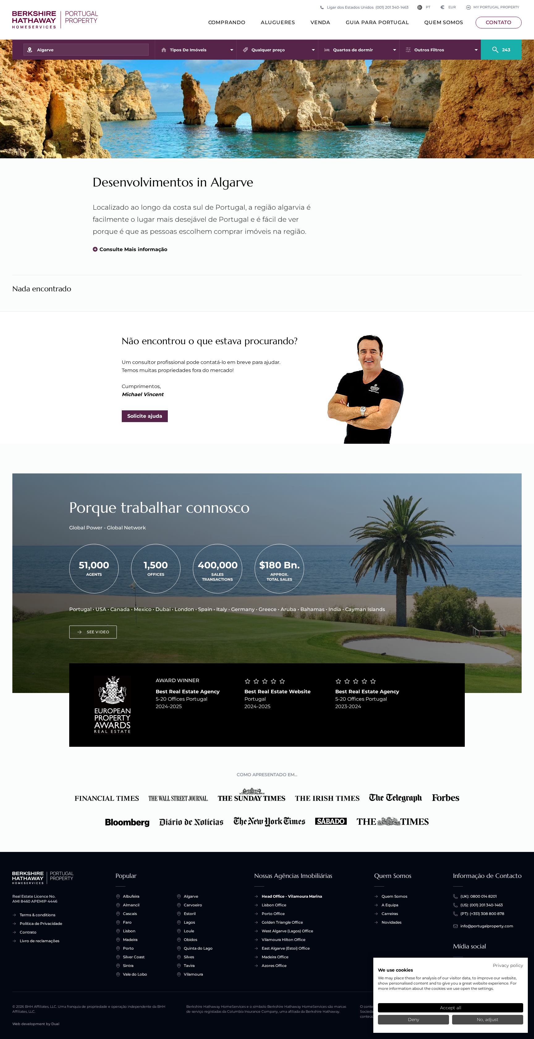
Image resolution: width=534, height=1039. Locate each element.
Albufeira (131, 896)
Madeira (130, 939)
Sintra (128, 965)
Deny (413, 1019)
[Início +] (55, 19)
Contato (498, 22)
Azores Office (274, 965)
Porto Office (273, 913)
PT (428, 7)
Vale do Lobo (135, 974)
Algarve (191, 896)
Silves (189, 957)
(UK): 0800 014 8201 (478, 896)
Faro (127, 922)
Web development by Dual (35, 1024)
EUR (448, 7)
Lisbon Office (274, 905)
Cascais (130, 913)
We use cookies (395, 970)
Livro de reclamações (39, 941)
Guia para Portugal (377, 22)
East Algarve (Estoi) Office (286, 948)
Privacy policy (508, 965)
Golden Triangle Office (282, 922)
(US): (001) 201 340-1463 (481, 905)
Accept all (450, 1007)
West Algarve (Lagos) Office (287, 931)
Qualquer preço (268, 49)
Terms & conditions (37, 915)
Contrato (28, 932)
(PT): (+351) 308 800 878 (482, 913)
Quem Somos (443, 22)
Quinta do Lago (198, 948)
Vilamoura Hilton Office (283, 939)
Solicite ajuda (144, 416)
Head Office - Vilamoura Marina (292, 896)
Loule (189, 931)
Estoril (190, 913)
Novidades (391, 922)
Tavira (189, 965)
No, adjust (487, 1019)
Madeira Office (275, 957)
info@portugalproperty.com (486, 926)
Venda (320, 22)
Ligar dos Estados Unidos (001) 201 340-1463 (368, 7)
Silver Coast (134, 957)
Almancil (131, 905)
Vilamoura (193, 974)
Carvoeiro (193, 905)
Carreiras (390, 913)
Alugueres (278, 22)
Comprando (226, 22)
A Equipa (390, 905)
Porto (128, 948)
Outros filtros (429, 49)
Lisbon (129, 931)
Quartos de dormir (353, 49)
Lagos (189, 922)
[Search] (501, 47)
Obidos (190, 939)
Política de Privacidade (41, 923)
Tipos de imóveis (188, 49)
